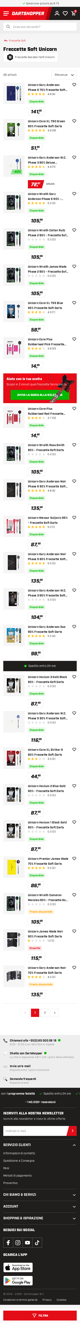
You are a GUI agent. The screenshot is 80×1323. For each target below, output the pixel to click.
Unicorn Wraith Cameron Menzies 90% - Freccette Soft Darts (48, 898)
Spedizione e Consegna (18, 1161)
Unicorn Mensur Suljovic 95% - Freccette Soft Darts (48, 520)
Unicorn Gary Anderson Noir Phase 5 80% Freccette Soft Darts (47, 557)
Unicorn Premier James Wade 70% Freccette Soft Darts (48, 861)
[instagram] (18, 1243)
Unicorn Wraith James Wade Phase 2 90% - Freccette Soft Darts (47, 269)
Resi (6, 1168)
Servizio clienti (17, 1145)
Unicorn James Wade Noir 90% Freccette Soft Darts (45, 934)
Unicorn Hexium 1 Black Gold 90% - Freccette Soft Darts (47, 825)
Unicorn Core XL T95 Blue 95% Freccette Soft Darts (45, 305)
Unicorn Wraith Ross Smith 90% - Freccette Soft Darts (46, 447)
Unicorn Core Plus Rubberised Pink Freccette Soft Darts (46, 342)
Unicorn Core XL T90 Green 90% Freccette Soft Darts (46, 124)
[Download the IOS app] (18, 1267)
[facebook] (8, 1243)
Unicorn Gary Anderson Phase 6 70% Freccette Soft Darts (46, 88)
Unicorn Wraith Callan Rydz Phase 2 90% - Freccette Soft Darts (47, 233)
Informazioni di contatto (19, 1153)
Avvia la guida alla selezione (40, 395)
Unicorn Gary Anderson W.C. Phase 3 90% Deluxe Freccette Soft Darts (47, 160)
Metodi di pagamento (17, 1175)
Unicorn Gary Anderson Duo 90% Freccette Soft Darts (46, 629)
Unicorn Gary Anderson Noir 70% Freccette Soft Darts (47, 970)
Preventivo (10, 1183)
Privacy (47, 1300)
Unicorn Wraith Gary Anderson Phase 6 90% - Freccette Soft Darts (44, 197)
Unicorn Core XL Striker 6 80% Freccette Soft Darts (45, 752)
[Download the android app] (18, 1281)
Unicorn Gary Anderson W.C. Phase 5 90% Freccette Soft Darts (47, 716)
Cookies (61, 1300)
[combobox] (42, 27)
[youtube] (27, 1243)
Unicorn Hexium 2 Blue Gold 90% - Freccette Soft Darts (47, 788)
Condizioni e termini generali (20, 1300)
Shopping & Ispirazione (23, 1218)
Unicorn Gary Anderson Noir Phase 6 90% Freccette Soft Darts (47, 484)
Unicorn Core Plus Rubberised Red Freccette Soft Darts (45, 411)
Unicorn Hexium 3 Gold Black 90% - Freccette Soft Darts (47, 679)
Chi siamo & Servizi (19, 1195)
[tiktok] (37, 1243)
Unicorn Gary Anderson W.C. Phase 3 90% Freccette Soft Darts (47, 593)
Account (10, 1206)
